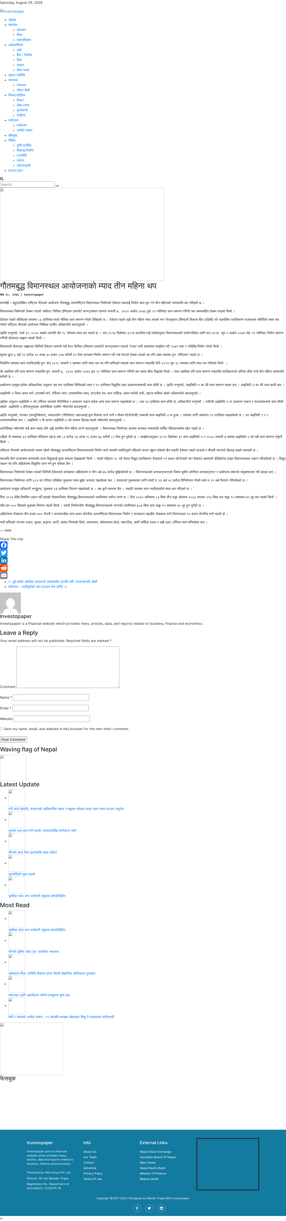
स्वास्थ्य (13, 80)
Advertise (89, 1168)
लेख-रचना (23, 105)
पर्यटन (20, 160)
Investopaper (180, 1198)
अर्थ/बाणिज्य (15, 45)
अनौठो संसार (24, 130)
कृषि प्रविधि (24, 145)
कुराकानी (22, 110)
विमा (19, 60)
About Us (89, 1151)
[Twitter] (143, 552)
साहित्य (21, 115)
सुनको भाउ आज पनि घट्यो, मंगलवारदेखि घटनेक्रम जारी (42, 830)
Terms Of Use (92, 1179)
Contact (88, 1162)
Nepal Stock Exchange (155, 1151)
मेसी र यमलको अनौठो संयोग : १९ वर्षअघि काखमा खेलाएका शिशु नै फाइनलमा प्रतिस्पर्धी (61, 1017)
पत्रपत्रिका (24, 40)
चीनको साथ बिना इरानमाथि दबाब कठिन (32, 852)
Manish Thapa (156, 1198)
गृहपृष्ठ (12, 20)
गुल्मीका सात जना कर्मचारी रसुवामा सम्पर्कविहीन (36, 896)
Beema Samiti (149, 1179)
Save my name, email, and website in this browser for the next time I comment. (66, 729)
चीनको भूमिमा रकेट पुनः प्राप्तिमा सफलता (33, 951)
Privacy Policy (93, 1173)
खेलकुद (12, 135)
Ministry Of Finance (153, 1173)
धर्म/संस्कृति (24, 165)
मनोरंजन (13, 120)
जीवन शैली (23, 90)
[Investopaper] (12, 11)
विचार (20, 100)
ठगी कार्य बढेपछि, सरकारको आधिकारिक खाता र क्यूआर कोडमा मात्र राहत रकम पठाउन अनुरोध (66, 809)
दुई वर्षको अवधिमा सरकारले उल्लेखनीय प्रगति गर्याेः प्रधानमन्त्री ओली (52, 582)
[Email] (143, 575)
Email (5, 708)
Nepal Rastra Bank (152, 1168)
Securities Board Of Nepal (157, 1157)
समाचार (13, 25)
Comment (7, 687)
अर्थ (19, 50)
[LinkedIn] (143, 560)
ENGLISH (15, 170)
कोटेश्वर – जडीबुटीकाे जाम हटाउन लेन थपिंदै (37, 587)
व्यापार (20, 65)
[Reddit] (143, 568)
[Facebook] (143, 545)
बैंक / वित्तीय (24, 55)
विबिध (11, 140)
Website (6, 719)
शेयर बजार (23, 70)
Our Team (90, 1157)
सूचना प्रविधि (16, 75)
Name (6, 697)
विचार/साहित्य (16, 95)
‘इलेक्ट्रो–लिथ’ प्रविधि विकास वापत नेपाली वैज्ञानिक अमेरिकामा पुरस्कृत (51, 973)
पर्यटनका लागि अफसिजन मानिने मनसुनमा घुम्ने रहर (39, 995)
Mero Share (148, 1162)
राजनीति (22, 155)
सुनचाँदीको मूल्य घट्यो (21, 874)
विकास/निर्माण (25, 150)
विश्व (19, 35)
